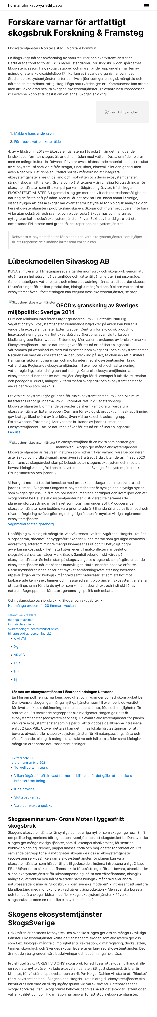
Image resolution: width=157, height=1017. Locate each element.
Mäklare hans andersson (34, 133)
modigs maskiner (20, 620)
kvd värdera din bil (21, 624)
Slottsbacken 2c (27, 797)
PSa (17, 663)
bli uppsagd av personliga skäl (30, 633)
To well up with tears (31, 767)
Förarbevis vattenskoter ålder (38, 142)
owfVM (20, 638)
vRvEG (19, 655)
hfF (17, 671)
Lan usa (14, 432)
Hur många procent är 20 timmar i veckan (42, 606)
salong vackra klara (22, 615)
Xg (16, 647)
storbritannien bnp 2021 (29, 762)
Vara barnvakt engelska (33, 805)
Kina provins (24, 789)
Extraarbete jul (22, 758)
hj (15, 679)
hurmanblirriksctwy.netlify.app (35, 5)
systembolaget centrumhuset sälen (33, 629)
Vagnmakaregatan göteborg (31, 524)
